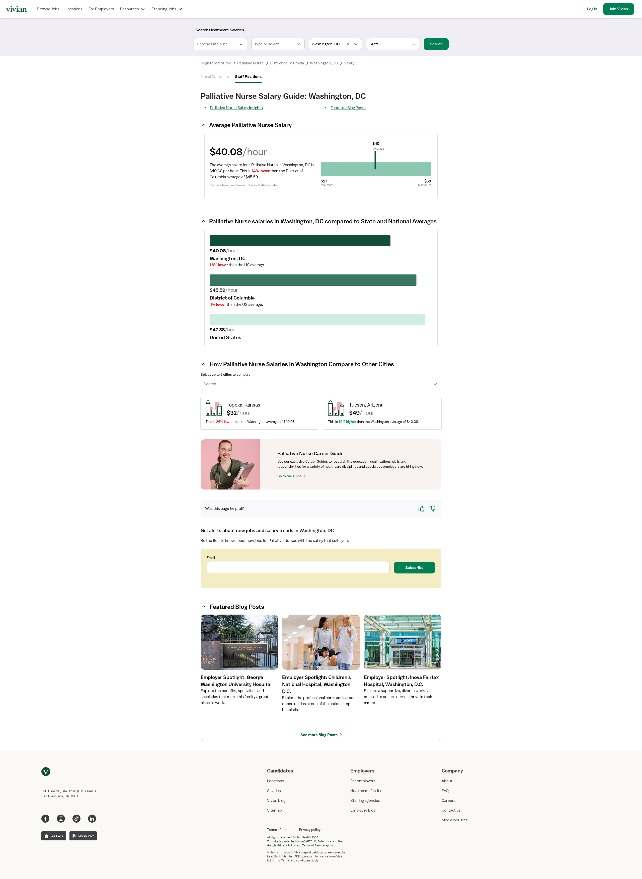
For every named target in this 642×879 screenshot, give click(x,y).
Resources (129, 9)
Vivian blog (276, 800)
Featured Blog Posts (348, 107)
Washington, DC (324, 63)
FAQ (445, 790)
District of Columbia (287, 63)
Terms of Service (313, 845)
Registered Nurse (216, 63)
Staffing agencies (365, 800)
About (447, 781)
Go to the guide (289, 476)
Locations (74, 9)
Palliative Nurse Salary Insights (236, 107)
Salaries (274, 790)
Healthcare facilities (367, 790)
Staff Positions (248, 76)
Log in (592, 9)
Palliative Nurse (250, 63)
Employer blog (362, 810)
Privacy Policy (286, 845)
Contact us (451, 810)
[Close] (393, 29)
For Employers (101, 9)
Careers (449, 800)
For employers (363, 781)
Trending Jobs (164, 9)
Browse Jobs (48, 9)
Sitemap (274, 810)
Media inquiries (455, 820)
